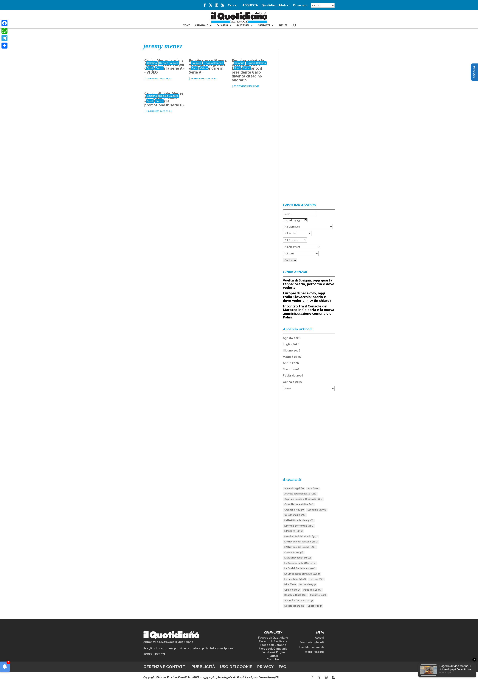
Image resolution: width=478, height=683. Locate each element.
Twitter (273, 656)
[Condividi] (4, 45)
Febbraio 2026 (293, 375)
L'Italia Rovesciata (297, 557)
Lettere (316, 579)
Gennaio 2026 (292, 382)
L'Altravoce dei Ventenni (301, 541)
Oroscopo (300, 5)
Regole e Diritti (295, 595)
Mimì (290, 584)
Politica (312, 590)
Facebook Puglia (273, 652)
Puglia (283, 25)
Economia (317, 509)
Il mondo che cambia (299, 526)
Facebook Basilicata (273, 641)
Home (186, 25)
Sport (150, 68)
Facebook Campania (273, 648)
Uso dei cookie (236, 666)
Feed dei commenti (311, 647)
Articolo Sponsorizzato (300, 493)
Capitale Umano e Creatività (303, 499)
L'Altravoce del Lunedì (299, 547)
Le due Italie (295, 579)
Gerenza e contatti (164, 666)
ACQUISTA (250, 5)
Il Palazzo (293, 531)
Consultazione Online (298, 504)
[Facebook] (4, 23)
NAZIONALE (201, 25)
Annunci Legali (294, 488)
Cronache (294, 509)
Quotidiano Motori (275, 5)
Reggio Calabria (169, 63)
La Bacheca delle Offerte (300, 563)
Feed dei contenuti (311, 642)
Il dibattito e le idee (298, 520)
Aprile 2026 (291, 363)
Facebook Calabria (273, 645)
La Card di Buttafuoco (299, 568)
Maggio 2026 (292, 357)
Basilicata (242, 25)
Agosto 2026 (291, 338)
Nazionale (307, 584)
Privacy (265, 666)
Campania (264, 25)
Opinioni (292, 590)
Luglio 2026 (291, 344)
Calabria (222, 25)
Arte (313, 488)
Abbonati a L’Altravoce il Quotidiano (168, 642)
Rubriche (318, 595)
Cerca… (233, 5)
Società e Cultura (298, 600)
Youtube (273, 659)
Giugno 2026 (291, 350)
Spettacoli (294, 606)
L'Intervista (293, 552)
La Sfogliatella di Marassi (302, 573)
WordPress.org (314, 651)
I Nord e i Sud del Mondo (300, 536)
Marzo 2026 (291, 369)
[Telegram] (4, 38)
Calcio (159, 68)
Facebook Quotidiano (273, 637)
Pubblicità (203, 666)
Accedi (319, 637)
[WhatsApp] (4, 30)
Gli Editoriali (294, 515)
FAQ (282, 666)
